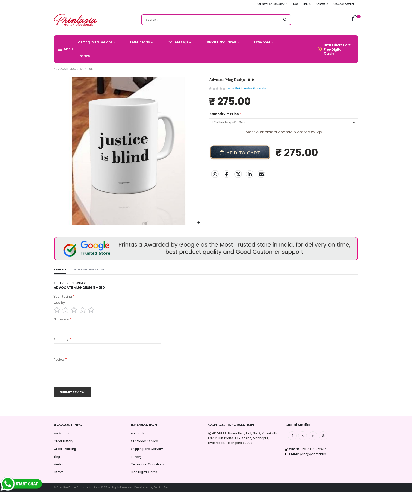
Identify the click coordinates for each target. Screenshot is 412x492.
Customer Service (144, 441)
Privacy (136, 456)
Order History (63, 441)
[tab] (60, 270)
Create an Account (343, 3)
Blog (57, 456)
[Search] (285, 20)
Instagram (313, 435)
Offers (58, 472)
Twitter (238, 174)
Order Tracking (65, 449)
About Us (137, 433)
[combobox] (216, 20)
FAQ (295, 3)
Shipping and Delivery (147, 449)
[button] (199, 222)
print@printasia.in (313, 454)
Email (261, 174)
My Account (63, 433)
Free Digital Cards (144, 472)
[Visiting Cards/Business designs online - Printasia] (75, 19)
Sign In (307, 3)
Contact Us (322, 3)
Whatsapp (215, 174)
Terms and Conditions (147, 464)
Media (58, 464)
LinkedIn (249, 174)
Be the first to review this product (247, 88)
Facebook (226, 174)
